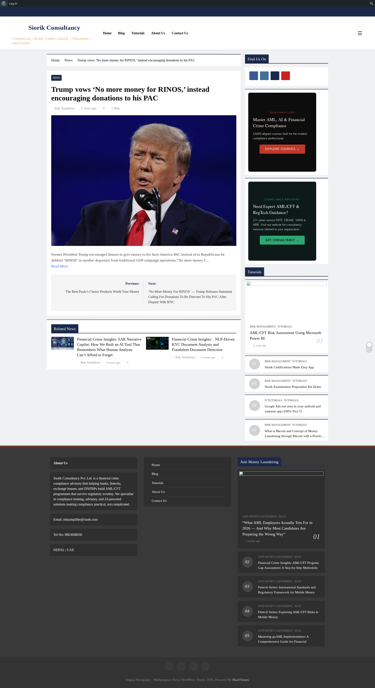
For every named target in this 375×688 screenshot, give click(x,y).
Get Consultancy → (282, 240)
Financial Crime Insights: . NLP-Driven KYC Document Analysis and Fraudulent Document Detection (203, 344)
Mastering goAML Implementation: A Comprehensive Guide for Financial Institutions (283, 641)
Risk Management (263, 326)
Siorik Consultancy (54, 27)
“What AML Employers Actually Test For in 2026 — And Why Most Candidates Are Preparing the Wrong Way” (277, 528)
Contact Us (180, 33)
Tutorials (138, 33)
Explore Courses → (282, 149)
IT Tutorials (273, 400)
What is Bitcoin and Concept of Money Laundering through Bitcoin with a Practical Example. (294, 436)
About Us (158, 33)
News (56, 77)
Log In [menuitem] (13, 3)
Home (107, 33)
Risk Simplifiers (65, 108)
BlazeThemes (240, 679)
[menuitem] (4, 3)
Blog (121, 33)
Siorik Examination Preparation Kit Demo (293, 386)
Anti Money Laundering (259, 516)
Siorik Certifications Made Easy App (289, 367)
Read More (59, 266)
